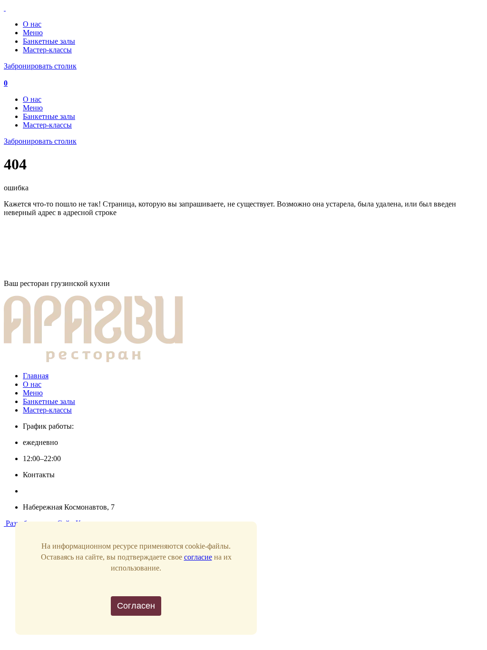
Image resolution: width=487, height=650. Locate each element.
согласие (198, 557)
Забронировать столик (40, 66)
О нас (32, 24)
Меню (33, 33)
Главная (36, 376)
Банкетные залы (49, 41)
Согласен (136, 606)
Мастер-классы (47, 50)
